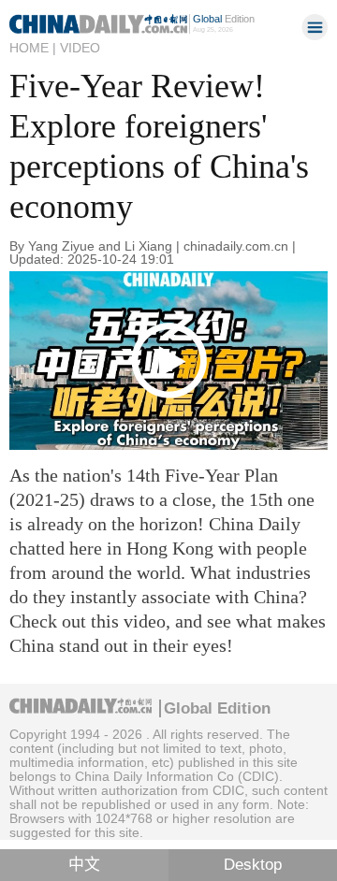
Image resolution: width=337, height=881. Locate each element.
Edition (224, 18)
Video (80, 47)
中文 (84, 865)
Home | (32, 47)
